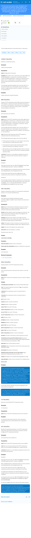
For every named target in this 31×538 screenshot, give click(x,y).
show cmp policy (4, 35)
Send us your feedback (6, 501)
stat (12, 52)
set (24, 52)
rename (4, 52)
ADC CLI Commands (7, 15)
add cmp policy (3, 31)
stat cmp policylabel (7, 257)
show (16, 52)
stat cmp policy (4, 33)
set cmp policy (3, 40)
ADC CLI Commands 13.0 (18, 15)
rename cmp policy (4, 29)
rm (20, 52)
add (8, 52)
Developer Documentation (16, 2)
